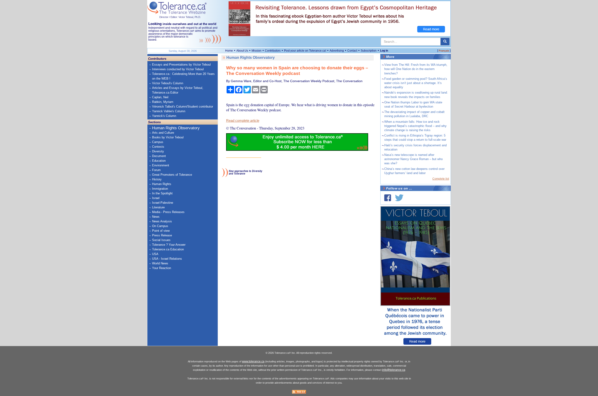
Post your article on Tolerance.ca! (305, 50)
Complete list (440, 178)
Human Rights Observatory (176, 128)
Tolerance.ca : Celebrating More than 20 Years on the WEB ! (183, 76)
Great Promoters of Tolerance (172, 174)
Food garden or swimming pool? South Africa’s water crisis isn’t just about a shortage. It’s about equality (415, 83)
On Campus (160, 226)
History (157, 179)
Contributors (273, 50)
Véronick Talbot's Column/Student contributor (182, 106)
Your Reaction (161, 268)
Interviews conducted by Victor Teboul (178, 69)
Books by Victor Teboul (168, 137)
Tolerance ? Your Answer (168, 244)
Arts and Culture (163, 132)
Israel (156, 198)
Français (444, 50)
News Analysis (162, 221)
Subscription (369, 50)
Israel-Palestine (162, 202)
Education (159, 160)
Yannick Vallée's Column (168, 111)
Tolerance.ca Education (168, 249)
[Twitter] (399, 197)
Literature (158, 207)
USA (155, 254)
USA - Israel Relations (167, 258)
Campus (157, 142)
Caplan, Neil (160, 97)
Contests (158, 146)
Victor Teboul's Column (167, 83)
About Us (242, 50)
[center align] (445, 42)
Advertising (337, 50)
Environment (160, 165)
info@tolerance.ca (393, 369)
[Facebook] (387, 197)
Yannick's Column (164, 116)
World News (160, 263)
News (156, 216)
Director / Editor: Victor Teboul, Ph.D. (180, 17)
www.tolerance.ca (253, 361)
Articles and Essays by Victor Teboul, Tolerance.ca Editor (177, 90)
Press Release (162, 235)
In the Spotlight (162, 193)
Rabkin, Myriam (162, 102)
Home (229, 50)
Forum (156, 170)
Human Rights (161, 184)
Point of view (161, 230)
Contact (352, 50)
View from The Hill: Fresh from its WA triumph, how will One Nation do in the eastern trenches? (415, 69)
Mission (256, 50)
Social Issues (161, 240)
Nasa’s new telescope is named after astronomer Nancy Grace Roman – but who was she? (413, 159)
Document (159, 156)
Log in (384, 50)
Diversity (158, 151)
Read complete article (242, 121)
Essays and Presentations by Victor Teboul (181, 64)
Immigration (160, 188)
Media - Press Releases (168, 212)
